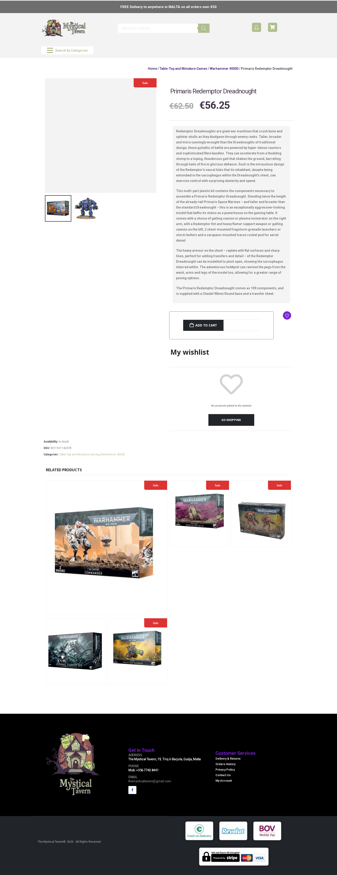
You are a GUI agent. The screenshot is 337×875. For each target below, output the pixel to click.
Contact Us (223, 775)
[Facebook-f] (132, 790)
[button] (67, 50)
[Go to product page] (75, 651)
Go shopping (231, 420)
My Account (223, 780)
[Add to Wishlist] (287, 315)
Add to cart (206, 325)
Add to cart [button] (137, 611)
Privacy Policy (225, 769)
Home (152, 68)
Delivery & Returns (227, 758)
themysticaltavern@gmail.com (149, 781)
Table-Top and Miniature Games (183, 68)
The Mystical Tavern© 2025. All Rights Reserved (69, 841)
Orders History (225, 764)
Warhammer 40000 (224, 68)
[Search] (204, 28)
